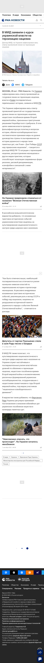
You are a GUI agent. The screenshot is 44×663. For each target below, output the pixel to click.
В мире (5, 457)
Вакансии (5, 597)
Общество (15, 585)
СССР (39, 144)
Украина (14, 457)
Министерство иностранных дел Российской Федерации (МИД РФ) (23, 460)
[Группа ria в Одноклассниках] (30, 572)
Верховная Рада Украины (29, 457)
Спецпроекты (7, 588)
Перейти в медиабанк (33, 75)
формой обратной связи (22, 635)
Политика (5, 585)
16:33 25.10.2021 (8, 26)
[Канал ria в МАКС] (6, 572)
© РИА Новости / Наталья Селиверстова (14, 75)
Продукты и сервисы (31, 588)
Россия (5, 464)
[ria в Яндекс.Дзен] (14, 572)
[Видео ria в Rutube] (37, 572)
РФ (39, 103)
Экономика (25, 585)
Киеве (12, 100)
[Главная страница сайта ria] (13, 20)
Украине (38, 91)
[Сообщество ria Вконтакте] (22, 572)
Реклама (18, 588)
